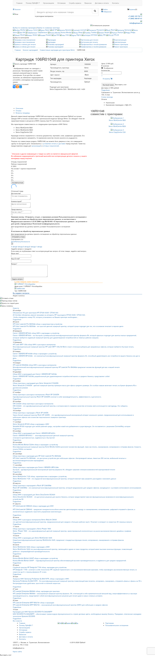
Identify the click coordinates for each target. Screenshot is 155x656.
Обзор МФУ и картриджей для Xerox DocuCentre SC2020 (34, 494)
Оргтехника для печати (89, 42)
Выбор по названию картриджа (24, 27)
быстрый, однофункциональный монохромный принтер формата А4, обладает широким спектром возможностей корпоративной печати (64, 469)
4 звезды (19, 246)
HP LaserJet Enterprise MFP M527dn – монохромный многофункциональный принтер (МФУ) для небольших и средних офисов (60, 605)
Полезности (25, 241)
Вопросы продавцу (23, 113)
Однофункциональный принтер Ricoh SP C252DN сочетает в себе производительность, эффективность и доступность (57, 397)
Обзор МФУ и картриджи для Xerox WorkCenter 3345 (32, 538)
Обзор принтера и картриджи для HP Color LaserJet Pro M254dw (37, 456)
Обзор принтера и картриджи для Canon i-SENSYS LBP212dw (36, 467)
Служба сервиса (75, 3)
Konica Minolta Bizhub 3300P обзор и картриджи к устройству (35, 558)
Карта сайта (17, 651)
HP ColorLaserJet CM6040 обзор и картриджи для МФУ (33, 506)
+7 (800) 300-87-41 (135, 18)
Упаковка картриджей (55, 46)
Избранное (107, 11)
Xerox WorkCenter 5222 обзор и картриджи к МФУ (31, 547)
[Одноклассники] (17, 86)
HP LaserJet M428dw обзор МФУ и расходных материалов (34, 365)
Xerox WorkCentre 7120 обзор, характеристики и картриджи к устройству (40, 476)
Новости (16, 308)
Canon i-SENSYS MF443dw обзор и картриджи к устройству (35, 353)
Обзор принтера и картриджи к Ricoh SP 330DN (30, 413)
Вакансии (88, 3)
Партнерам (109, 623)
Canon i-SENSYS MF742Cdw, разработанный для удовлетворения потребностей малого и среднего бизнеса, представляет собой (61, 376)
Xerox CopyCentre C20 (117, 132)
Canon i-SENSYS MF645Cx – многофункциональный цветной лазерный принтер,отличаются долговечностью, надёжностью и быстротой (43, 436)
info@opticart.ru (135, 23)
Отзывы (18, 110)
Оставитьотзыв (17, 182)
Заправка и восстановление (24, 42)
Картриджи (51, 42)
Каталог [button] (17, 9)
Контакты (115, 3)
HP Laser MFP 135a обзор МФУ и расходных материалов (34, 344)
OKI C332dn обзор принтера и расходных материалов (33, 403)
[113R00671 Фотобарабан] (77, 284)
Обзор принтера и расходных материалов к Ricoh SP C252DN (36, 394)
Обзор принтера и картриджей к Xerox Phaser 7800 (32, 529)
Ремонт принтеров (121, 46)
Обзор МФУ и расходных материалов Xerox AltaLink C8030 (35, 519)
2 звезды (32, 246)
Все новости (17, 621)
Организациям (48, 3)
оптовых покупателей (51, 146)
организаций (36, 146)
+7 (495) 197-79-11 (135, 16)
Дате (13, 241)
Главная (19, 3)
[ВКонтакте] (14, 86)
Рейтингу (18, 241)
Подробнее (105, 90)
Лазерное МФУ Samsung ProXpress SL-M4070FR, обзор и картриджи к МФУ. (41, 579)
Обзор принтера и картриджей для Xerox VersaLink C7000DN (35, 383)
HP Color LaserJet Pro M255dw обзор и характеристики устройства (37, 324)
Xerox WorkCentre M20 (117, 120)
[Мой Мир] (20, 86)
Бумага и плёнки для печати (24, 46)
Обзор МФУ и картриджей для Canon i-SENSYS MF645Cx (34, 433)
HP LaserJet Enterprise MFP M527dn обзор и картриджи (33, 602)
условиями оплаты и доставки (54, 143)
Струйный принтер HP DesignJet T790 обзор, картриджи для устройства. (40, 567)
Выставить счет (121, 84)
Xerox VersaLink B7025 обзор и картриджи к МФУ (31, 424)
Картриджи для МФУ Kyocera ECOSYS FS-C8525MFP (32, 612)
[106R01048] (77, 288)
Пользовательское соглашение (116, 625)
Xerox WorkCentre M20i (117, 126)
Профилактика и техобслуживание (93, 46)
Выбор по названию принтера (48, 27)
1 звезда (39, 246)
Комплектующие (120, 42)
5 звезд (13, 246)
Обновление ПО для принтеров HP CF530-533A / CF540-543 (35, 312)
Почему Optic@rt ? (33, 3)
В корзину (107, 78)
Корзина (132, 9)
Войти (105, 9)
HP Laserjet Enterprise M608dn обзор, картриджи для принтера (36, 591)
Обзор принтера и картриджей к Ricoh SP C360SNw (32, 485)
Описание (19, 108)
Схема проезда (107, 97)
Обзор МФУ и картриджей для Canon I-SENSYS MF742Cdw (35, 374)
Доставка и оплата (102, 3)
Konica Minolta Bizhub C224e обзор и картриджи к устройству (35, 444)
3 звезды (26, 246)
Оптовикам (61, 3)
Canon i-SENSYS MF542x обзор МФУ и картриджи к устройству (36, 333)
